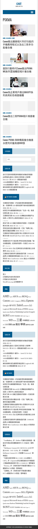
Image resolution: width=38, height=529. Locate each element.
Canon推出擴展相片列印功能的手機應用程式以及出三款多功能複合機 (18, 44)
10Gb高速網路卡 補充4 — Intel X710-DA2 (17, 182)
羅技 (17, 324)
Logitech (6, 309)
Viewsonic (5, 320)
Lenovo (26, 305)
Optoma (31, 309)
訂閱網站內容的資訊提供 (11, 277)
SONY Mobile (15, 316)
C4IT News (9, 373)
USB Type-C (26, 316)
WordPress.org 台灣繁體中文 (13, 282)
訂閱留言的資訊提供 (10, 279)
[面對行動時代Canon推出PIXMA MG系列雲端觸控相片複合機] (19, 62)
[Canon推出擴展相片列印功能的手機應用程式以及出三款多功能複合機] (19, 35)
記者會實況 (9, 38)
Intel (20, 305)
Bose (29, 296)
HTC (14, 305)
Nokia (20, 309)
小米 (6, 324)
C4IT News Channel (11, 197)
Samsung (19, 312)
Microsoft (13, 309)
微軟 (10, 324)
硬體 (4, 38)
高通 (4, 327)
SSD (21, 316)
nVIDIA (25, 309)
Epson (30, 300)
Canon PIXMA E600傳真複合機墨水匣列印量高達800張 (18, 141)
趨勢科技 (28, 325)
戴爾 (13, 325)
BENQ (25, 296)
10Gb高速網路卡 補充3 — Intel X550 (15, 185)
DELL (23, 300)
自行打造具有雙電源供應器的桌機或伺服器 (17, 174)
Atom (20, 297)
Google (6, 305)
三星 (19, 320)
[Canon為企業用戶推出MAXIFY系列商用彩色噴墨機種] (19, 86)
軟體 (13, 38)
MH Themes (29, 527)
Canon (6, 300)
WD (11, 320)
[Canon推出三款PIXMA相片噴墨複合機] (19, 110)
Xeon (14, 320)
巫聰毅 (6, 471)
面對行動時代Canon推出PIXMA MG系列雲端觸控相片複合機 (17, 69)
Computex (18, 301)
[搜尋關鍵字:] (19, 159)
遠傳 (32, 325)
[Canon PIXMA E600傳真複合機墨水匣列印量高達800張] (19, 134)
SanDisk (26, 312)
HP (10, 305)
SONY (6, 315)
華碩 (22, 324)
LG (30, 305)
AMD (6, 296)
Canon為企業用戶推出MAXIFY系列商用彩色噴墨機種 (18, 93)
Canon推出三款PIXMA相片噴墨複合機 (19, 117)
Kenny (6, 466)
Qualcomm (6, 312)
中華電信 (26, 320)
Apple (11, 296)
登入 (4, 274)
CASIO (12, 301)
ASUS (15, 296)
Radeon (12, 312)
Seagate (32, 312)
